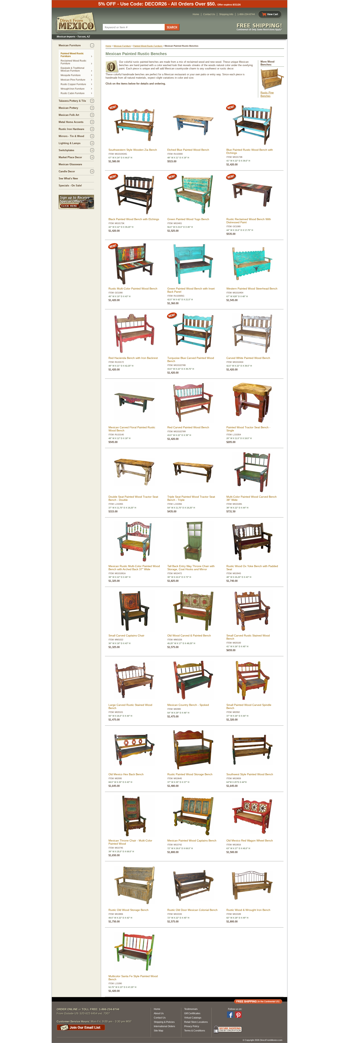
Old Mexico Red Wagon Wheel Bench (249, 840)
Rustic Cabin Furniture (73, 93)
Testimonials (191, 1009)
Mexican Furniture (70, 45)
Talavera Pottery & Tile (72, 100)
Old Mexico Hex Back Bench (126, 774)
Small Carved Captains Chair (126, 635)
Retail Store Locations (196, 1022)
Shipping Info (226, 14)
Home (196, 14)
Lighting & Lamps (69, 143)
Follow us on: (235, 1009)
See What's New (68, 178)
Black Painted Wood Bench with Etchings (133, 219)
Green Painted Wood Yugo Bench (188, 219)
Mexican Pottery (68, 107)
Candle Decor (67, 171)
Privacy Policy (191, 1026)
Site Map (158, 1030)
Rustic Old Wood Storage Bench (128, 909)
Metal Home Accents (71, 122)
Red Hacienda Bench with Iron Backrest (133, 357)
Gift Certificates (192, 1013)
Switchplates (66, 150)
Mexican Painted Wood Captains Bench (191, 840)
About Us (159, 1013)
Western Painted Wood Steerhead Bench (251, 288)
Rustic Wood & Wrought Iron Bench (248, 909)
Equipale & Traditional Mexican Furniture (72, 69)
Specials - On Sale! (70, 185)
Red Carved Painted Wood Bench (188, 427)
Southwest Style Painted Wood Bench (249, 774)
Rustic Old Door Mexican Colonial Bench (192, 909)
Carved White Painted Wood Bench (248, 357)
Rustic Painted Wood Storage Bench (189, 774)
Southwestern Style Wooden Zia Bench (132, 149)
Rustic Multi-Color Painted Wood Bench (132, 288)
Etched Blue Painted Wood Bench (188, 149)
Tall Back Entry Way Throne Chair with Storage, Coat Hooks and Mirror (191, 568)
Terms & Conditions (194, 1030)
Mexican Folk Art (69, 114)
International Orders (164, 1026)
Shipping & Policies (164, 1022)
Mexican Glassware (70, 164)
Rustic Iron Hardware (71, 129)
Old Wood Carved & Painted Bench (189, 635)
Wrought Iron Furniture (73, 88)
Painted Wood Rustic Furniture (148, 46)
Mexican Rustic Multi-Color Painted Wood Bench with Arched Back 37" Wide (134, 568)
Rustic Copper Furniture (73, 84)
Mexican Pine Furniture (73, 79)
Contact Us (209, 14)
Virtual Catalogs (192, 1017)
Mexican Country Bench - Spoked (188, 704)
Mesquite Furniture (71, 75)
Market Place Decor (70, 157)
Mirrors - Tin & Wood (71, 136)
